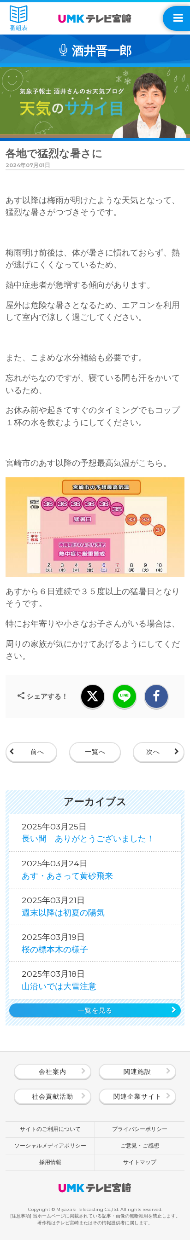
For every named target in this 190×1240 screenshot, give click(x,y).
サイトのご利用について (50, 1129)
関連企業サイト (137, 1096)
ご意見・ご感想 (139, 1145)
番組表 (19, 27)
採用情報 (50, 1162)
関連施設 (137, 1071)
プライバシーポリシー (139, 1129)
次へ (153, 751)
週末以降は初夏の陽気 (63, 906)
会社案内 (52, 1071)
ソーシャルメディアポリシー (50, 1145)
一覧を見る (95, 1010)
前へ (37, 751)
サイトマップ (139, 1162)
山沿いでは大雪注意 (59, 980)
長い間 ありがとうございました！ (88, 832)
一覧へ (95, 751)
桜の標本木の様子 (55, 943)
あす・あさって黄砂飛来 (67, 869)
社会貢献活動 (52, 1096)
